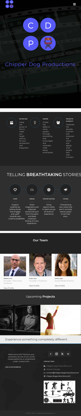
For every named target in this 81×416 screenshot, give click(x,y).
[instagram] (56, 354)
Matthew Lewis (8, 278)
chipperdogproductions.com (58, 376)
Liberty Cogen (59, 278)
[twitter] (62, 354)
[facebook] (50, 354)
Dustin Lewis (33, 278)
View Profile (9, 288)
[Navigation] (74, 4)
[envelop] (68, 354)
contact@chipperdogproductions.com (62, 373)
